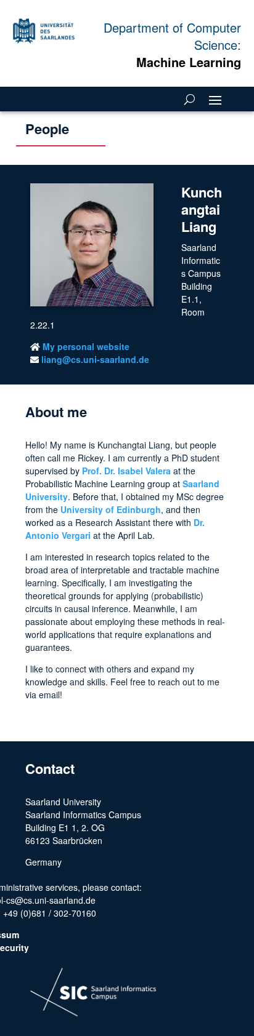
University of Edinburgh (110, 509)
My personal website (86, 346)
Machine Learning (188, 62)
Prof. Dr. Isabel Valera (126, 470)
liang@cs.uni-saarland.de (95, 359)
